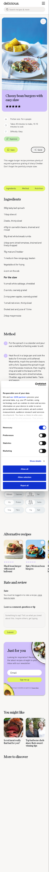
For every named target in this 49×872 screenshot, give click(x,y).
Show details (35, 461)
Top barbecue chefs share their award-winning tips (35, 743)
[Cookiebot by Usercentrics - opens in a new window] (35, 384)
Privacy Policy (35, 688)
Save (13, 149)
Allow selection (24, 477)
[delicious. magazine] (11, 3)
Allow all (24, 469)
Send (40, 149)
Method (25, 188)
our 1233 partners (18, 397)
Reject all (24, 485)
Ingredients (11, 188)
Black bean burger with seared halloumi (12, 569)
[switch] (42, 435)
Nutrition (39, 188)
